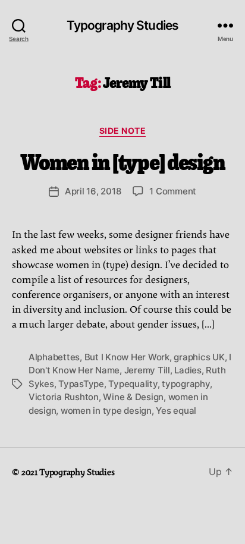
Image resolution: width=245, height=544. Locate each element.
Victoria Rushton (64, 397)
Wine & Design (133, 397)
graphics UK (199, 357)
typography (185, 383)
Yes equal (176, 410)
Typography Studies (122, 25)
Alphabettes (54, 357)
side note (122, 130)
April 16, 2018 (93, 191)
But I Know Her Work (126, 357)
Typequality (132, 383)
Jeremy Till (147, 370)
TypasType (81, 383)
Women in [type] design (122, 161)
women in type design (106, 410)
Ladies (187, 370)
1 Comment (172, 191)
